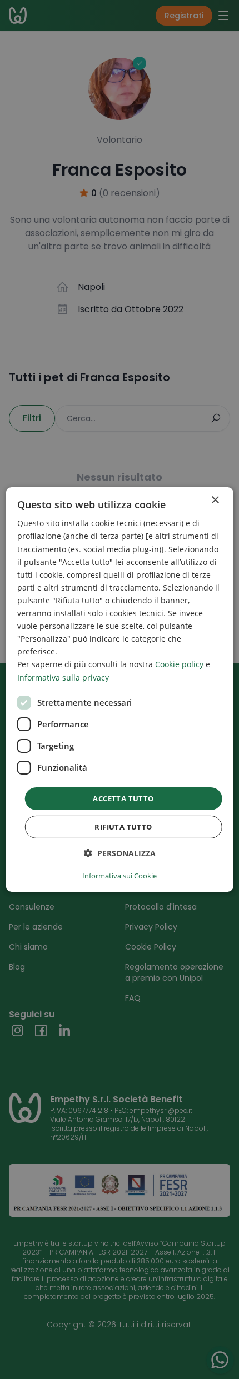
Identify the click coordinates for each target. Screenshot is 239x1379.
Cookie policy (179, 664)
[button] (120, 853)
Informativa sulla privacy (63, 677)
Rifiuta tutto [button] (123, 827)
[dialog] (119, 689)
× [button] (215, 500)
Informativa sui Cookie (119, 876)
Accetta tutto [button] (123, 798)
